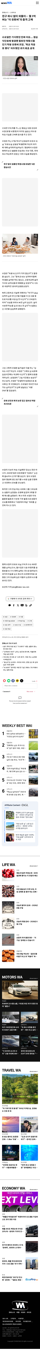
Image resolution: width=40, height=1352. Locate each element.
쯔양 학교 (8, 629)
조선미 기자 (34, 29)
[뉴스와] (20, 1305)
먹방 (21, 617)
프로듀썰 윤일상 (10, 621)
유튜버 (14, 617)
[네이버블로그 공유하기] (22, 605)
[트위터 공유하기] (18, 605)
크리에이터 (28, 625)
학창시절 (22, 621)
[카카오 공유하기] (9, 605)
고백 (30, 621)
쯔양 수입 (18, 625)
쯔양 (6, 617)
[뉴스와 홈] (6, 2)
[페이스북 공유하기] (14, 605)
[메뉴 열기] (37, 3)
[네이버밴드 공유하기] (26, 605)
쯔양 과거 (8, 625)
